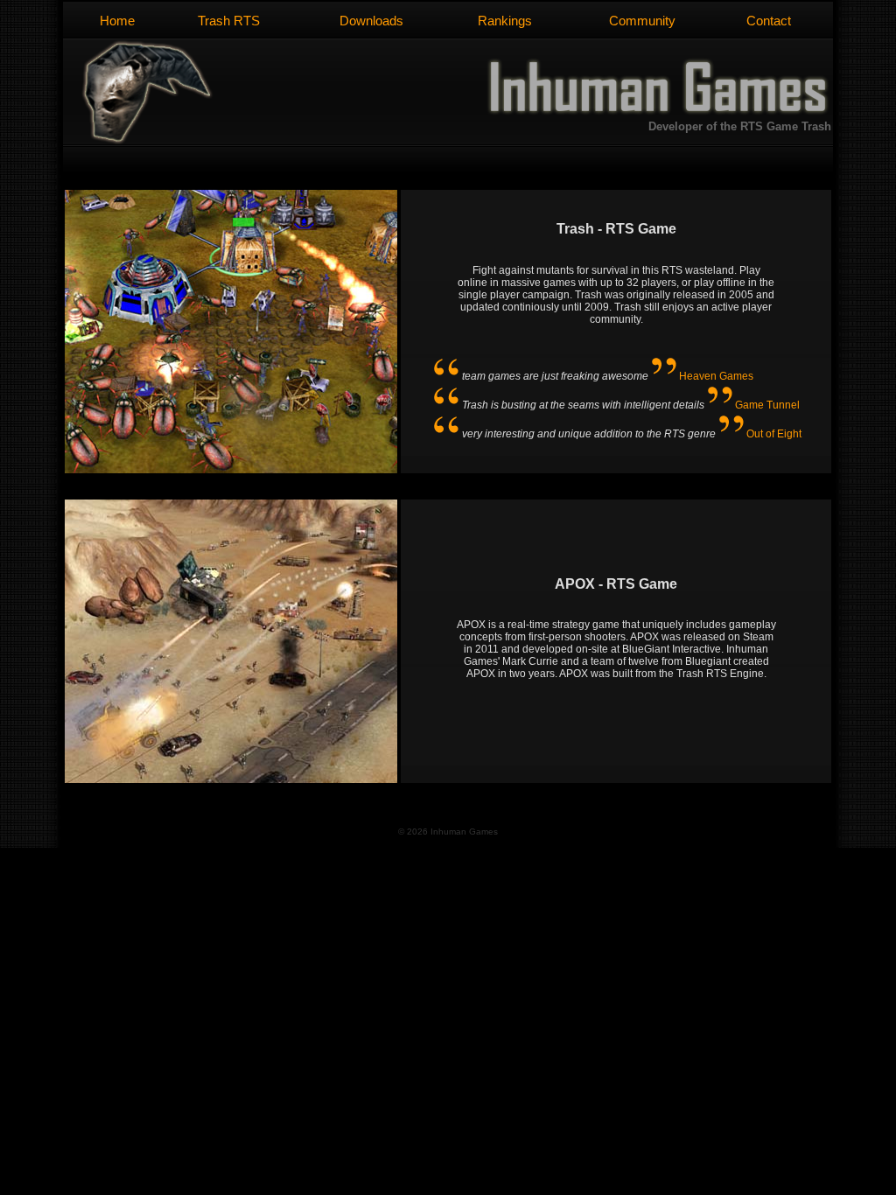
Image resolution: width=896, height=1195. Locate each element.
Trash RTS (229, 20)
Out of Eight (774, 434)
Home (117, 20)
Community (642, 20)
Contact (768, 20)
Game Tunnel (767, 405)
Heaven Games (716, 376)
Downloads (371, 20)
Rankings (505, 20)
